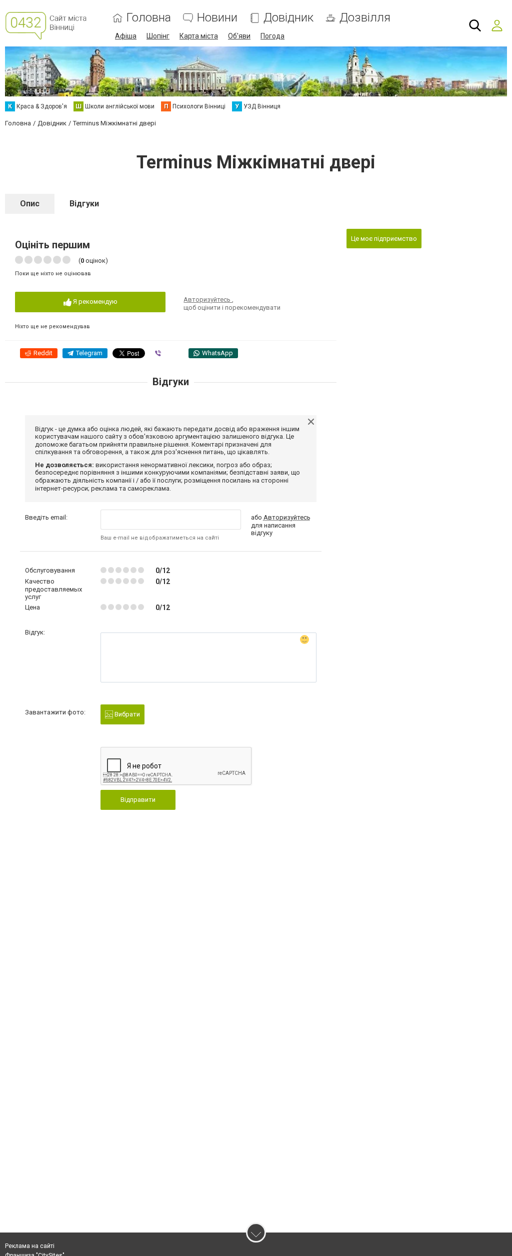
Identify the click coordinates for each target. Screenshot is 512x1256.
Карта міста (199, 36)
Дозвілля (365, 17)
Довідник (289, 17)
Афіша (125, 36)
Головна (148, 17)
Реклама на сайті (29, 1246)
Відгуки (84, 203)
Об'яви (239, 36)
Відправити (138, 799)
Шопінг (158, 36)
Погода (272, 36)
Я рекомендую (95, 301)
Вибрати (126, 714)
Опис (30, 203)
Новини (217, 17)
